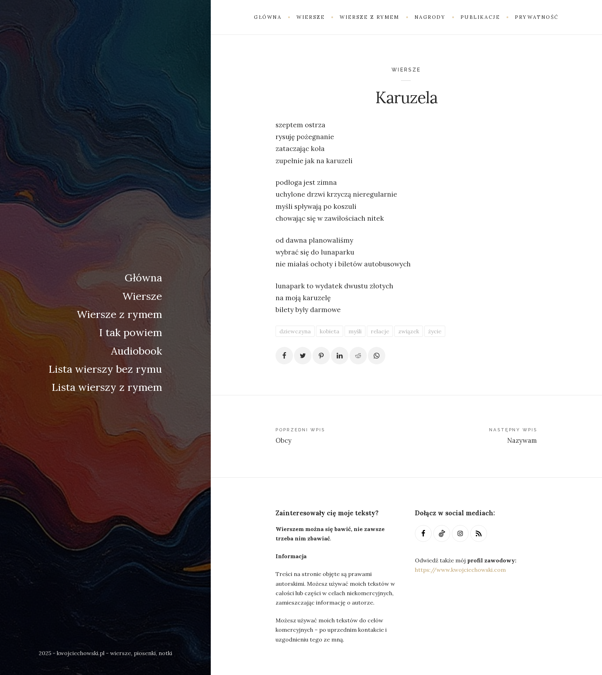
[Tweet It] (302, 355)
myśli (355, 331)
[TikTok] (441, 533)
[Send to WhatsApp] (376, 355)
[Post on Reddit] (358, 355)
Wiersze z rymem (119, 314)
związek (408, 331)
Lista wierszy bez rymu (105, 369)
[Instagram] (460, 533)
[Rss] (478, 533)
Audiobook (136, 350)
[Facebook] (423, 533)
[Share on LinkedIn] (339, 355)
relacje (380, 331)
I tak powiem (130, 332)
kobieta (329, 331)
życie (434, 331)
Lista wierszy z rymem (107, 387)
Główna (143, 277)
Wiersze (142, 296)
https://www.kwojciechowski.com (460, 569)
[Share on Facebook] (284, 355)
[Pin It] (321, 355)
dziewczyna (295, 331)
